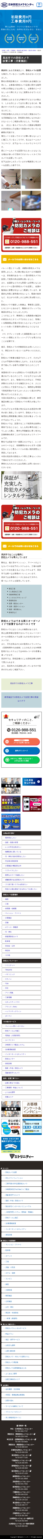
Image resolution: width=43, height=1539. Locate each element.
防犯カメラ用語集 (12, 1362)
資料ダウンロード (21, 751)
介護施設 (8, 918)
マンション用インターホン (14, 1026)
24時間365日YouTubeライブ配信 (17, 1189)
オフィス (9, 1256)
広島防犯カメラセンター (21, 1513)
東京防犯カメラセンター (20, 1455)
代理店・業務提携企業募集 (15, 1395)
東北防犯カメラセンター (21, 1503)
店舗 (6, 922)
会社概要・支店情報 (13, 1389)
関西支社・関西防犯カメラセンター (21, 1445)
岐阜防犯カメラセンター (21, 1487)
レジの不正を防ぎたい (13, 847)
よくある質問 (10, 1092)
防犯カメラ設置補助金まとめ (16, 1368)
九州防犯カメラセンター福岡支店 (22, 1518)
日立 (6, 988)
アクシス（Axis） (11, 1007)
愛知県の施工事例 (22, 50)
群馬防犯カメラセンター (20, 1466)
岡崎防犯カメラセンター (21, 1497)
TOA (6, 983)
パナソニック (10, 974)
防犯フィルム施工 (12, 1218)
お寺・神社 (10, 1307)
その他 (7, 955)
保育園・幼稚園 (10, 908)
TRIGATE (8, 970)
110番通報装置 (10, 1049)
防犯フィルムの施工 (12, 1031)
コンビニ (9, 1279)
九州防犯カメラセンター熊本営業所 (21, 1524)
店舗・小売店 (10, 1267)
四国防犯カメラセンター (21, 1508)
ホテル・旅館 (10, 1273)
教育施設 (9, 1296)
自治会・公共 (10, 946)
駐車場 (7, 941)
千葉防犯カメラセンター (20, 1460)
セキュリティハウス (12, 1002)
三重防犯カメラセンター (21, 1492)
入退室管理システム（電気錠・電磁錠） (20, 1212)
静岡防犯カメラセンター (21, 1476)
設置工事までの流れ (12, 1083)
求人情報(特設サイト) (13, 1417)
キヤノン (8, 979)
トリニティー (10, 965)
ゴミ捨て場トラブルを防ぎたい (16, 884)
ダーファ (8, 1016)
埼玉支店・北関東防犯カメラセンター (20, 1439)
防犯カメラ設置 (11, 1172)
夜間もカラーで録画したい (14, 875)
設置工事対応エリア (13, 1379)
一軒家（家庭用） (12, 1318)
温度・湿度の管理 (11, 842)
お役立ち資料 (10, 1345)
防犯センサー (10, 1059)
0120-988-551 (24, 730)
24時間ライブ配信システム (15, 1045)
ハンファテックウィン (13, 1011)
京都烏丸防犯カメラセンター (21, 1450)
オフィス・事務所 (11, 927)
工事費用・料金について (14, 1087)
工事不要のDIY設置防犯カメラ (16, 1183)
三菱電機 (8, 997)
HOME (3, 50)
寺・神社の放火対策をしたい (15, 856)
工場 (6, 904)
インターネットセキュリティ (15, 1054)
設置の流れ (10, 1400)
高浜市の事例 (32, 50)
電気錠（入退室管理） (13, 1035)
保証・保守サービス (13, 1339)
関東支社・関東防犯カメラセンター (20, 1434)
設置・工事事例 (11, 50)
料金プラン (10, 1334)
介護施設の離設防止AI (13, 866)
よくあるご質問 (11, 1374)
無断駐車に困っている (13, 852)
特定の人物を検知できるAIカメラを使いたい (21, 889)
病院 (6, 899)
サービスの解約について (14, 1406)
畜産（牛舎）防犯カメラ (14, 1068)
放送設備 (8, 1063)
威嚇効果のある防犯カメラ (14, 880)
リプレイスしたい (11, 870)
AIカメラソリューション (14, 1178)
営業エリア (9, 1097)
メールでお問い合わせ (22, 741)
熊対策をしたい (10, 838)
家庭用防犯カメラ (11, 936)
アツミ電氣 (9, 993)
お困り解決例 (10, 1351)
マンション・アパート (13, 913)
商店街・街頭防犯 (12, 1313)
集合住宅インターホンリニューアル (18, 1206)
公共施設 (9, 1301)
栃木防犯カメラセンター (20, 1471)
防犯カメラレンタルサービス (16, 1328)
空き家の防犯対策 (11, 861)
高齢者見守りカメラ (12, 1073)
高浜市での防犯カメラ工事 (21, 683)
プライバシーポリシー (14, 1412)
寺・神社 (8, 932)
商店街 (7, 950)
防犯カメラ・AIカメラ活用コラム (17, 1356)
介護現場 (9, 1290)
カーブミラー (10, 1040)
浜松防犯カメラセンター (21, 1481)
